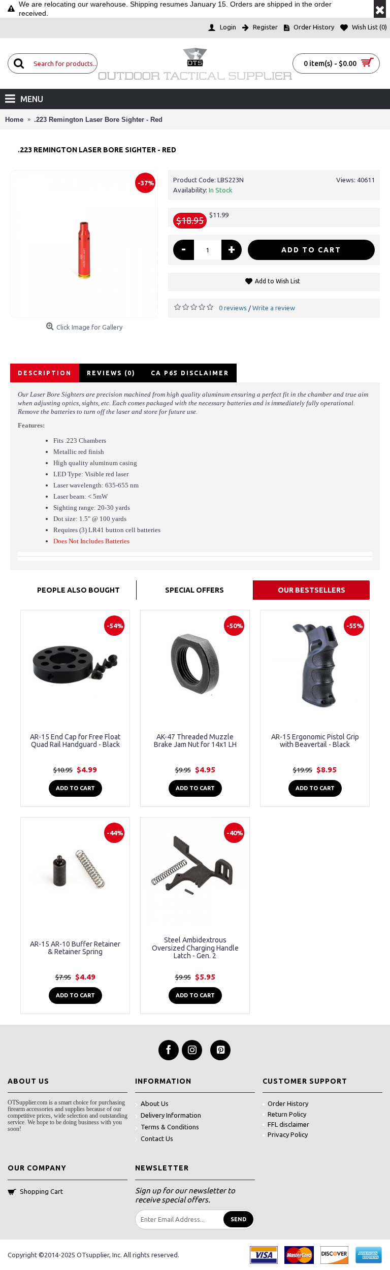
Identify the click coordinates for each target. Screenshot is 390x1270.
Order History (288, 1103)
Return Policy (287, 1114)
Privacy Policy (288, 1134)
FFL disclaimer (288, 1124)
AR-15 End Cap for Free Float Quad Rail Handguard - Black (75, 740)
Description (45, 373)
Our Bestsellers (311, 590)
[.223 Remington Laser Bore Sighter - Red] (84, 244)
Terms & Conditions (170, 1126)
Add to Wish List (277, 281)
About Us (155, 1103)
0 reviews (233, 307)
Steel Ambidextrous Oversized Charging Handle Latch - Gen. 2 (195, 948)
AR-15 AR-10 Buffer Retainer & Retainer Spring (75, 948)
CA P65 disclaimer (190, 373)
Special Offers (194, 590)
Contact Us (157, 1138)
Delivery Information (171, 1115)
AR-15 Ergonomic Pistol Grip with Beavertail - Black (315, 740)
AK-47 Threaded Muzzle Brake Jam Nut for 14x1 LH (195, 740)
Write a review (273, 307)
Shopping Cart (41, 1191)
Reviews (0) (111, 373)
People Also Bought (78, 590)
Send (238, 1219)
